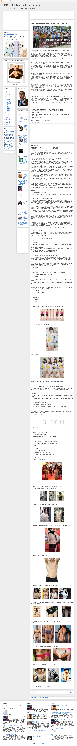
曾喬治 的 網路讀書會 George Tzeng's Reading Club (23, 136)
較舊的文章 (70, 692)
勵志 (11, 142)
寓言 (7, 145)
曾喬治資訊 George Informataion (22, 5)
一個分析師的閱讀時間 (39, 117)
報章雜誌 (12, 144)
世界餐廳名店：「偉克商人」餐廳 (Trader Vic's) (25, 176)
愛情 (10, 145)
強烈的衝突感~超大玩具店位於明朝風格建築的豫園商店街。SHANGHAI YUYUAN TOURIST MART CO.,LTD (22, 182)
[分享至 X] (47, 120)
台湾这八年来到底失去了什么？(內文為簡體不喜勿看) (47, 110)
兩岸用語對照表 (20, 198)
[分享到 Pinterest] (50, 120)
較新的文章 (33, 692)
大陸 (35, 122)
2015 (7, 91)
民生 (13, 136)
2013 (7, 117)
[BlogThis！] (46, 120)
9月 (7, 96)
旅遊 (13, 145)
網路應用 (39, 687)
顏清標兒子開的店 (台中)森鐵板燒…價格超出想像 (12, 705)
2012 (7, 119)
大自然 (9, 147)
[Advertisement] (53, 14)
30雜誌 (5, 147)
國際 (5, 143)
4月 (7, 114)
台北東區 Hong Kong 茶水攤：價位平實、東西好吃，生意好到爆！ (22, 223)
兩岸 (7, 142)
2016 (7, 90)
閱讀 (13, 143)
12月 (8, 93)
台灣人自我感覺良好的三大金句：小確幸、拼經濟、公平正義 (49, 23)
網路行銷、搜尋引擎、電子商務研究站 (23, 147)
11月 (8, 94)
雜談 (13, 138)
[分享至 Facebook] (48, 120)
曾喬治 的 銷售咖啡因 (23, 125)
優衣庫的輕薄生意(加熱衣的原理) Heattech (39, 730)
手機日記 (11, 146)
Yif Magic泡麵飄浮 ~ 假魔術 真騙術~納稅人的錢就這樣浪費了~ (22, 207)
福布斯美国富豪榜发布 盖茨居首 (25, 202)
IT (6, 140)
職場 (8, 137)
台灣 (37, 122)
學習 (9, 143)
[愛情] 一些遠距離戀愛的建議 (10, 34)
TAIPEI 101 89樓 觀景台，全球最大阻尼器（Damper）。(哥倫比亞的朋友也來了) (22, 213)
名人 (13, 132)
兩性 (39, 122)
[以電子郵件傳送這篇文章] (45, 120)
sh (7, 132)
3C (34, 687)
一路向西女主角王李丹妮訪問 (37, 736)
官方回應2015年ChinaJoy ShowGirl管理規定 (44, 148)
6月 (7, 112)
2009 (7, 124)
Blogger (43, 743)
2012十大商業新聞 (25, 194)
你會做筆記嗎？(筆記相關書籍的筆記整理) (11, 734)
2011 (7, 121)
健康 (8, 134)
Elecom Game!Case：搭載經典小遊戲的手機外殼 (25, 218)
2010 (7, 122)
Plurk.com (27, 251)
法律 (8, 148)
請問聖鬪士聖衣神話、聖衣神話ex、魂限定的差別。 (25, 188)
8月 (7, 98)
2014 (7, 116)
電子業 (7, 146)
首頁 (52, 692)
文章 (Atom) (53, 695)
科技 (11, 140)
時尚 (13, 141)
